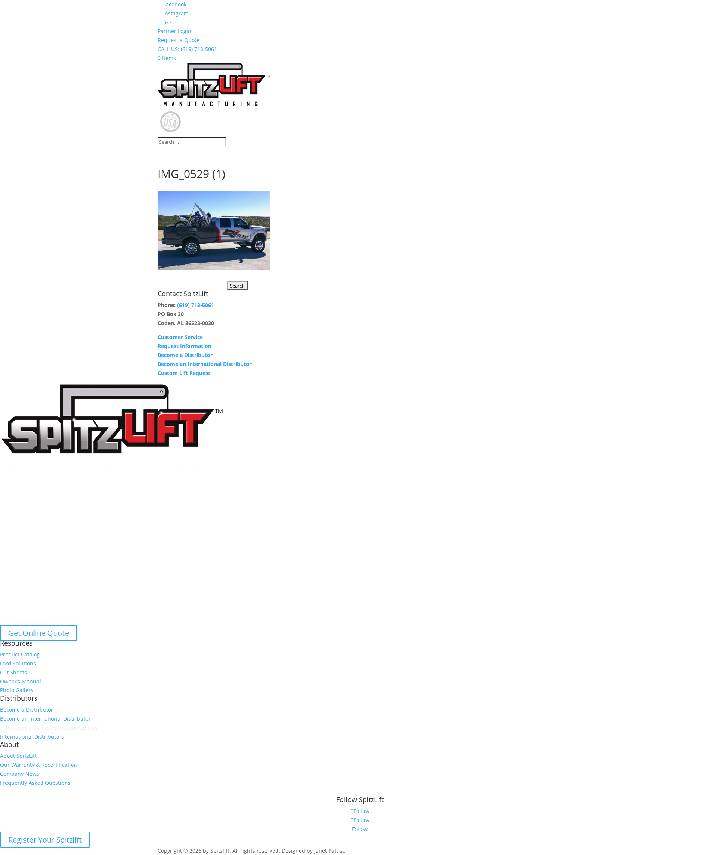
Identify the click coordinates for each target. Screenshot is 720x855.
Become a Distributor (185, 354)
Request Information (185, 345)
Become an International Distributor (205, 363)
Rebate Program (24, 791)
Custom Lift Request (184, 372)
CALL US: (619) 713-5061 (187, 49)
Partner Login (174, 31)
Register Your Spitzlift (45, 840)
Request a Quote (179, 40)
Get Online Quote (38, 633)
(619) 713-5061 (195, 305)
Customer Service (180, 336)
